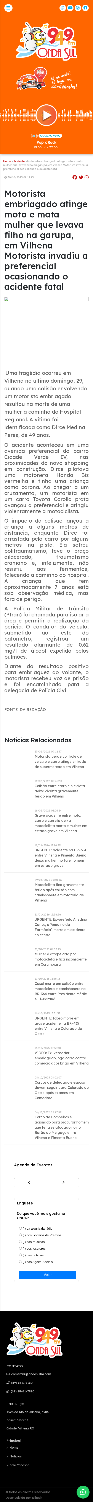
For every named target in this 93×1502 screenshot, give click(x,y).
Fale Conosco (19, 1465)
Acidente (19, 161)
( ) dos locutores (34, 1248)
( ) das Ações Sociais (37, 1262)
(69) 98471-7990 (22, 1391)
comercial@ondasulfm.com (30, 1374)
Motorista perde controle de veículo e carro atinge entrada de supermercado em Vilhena (60, 761)
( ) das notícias (33, 1255)
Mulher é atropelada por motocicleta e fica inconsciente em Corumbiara (61, 959)
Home (7, 161)
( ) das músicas (33, 1242)
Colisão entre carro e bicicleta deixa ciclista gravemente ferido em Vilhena (60, 791)
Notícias (16, 1456)
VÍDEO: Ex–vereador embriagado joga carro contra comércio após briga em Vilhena (62, 1058)
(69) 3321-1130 (21, 1383)
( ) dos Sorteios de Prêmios (41, 1235)
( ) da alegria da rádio (37, 1228)
